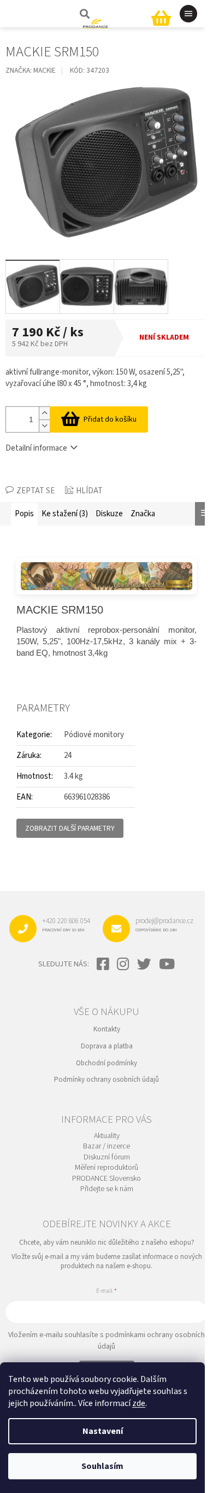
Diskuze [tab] (109, 514)
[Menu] (188, 14)
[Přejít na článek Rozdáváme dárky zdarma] (106, 576)
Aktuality (107, 1136)
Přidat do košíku (110, 419)
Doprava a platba (107, 1046)
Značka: (30, 70)
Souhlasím (102, 1466)
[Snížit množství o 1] (44, 425)
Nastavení (102, 1431)
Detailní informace (36, 448)
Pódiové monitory (94, 734)
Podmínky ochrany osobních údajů (106, 1079)
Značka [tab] (143, 514)
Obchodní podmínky (106, 1063)
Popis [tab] (24, 514)
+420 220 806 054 (66, 924)
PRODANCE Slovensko (106, 1179)
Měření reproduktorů (106, 1168)
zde (138, 1403)
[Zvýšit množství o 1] (44, 413)
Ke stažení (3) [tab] (65, 514)
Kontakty (106, 1029)
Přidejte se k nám (106, 1189)
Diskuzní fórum (107, 1157)
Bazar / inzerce (106, 1146)
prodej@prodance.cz (164, 924)
